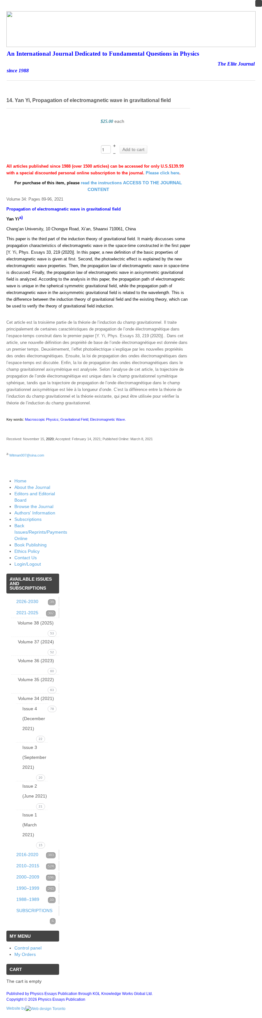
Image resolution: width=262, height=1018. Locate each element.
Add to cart (133, 149)
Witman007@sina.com (26, 455)
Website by (16, 1008)
